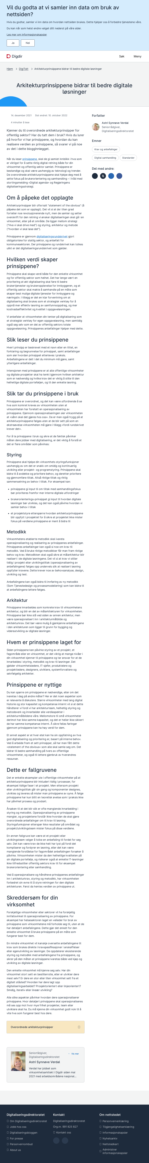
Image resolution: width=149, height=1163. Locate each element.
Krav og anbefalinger (105, 149)
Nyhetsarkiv (110, 1138)
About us (15, 1149)
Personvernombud (21, 1144)
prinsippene (29, 159)
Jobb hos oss (18, 1126)
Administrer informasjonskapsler (115, 1151)
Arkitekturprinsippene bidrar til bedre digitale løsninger (68, 68)
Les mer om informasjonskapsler (27, 34)
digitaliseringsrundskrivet (52, 236)
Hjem (10, 68)
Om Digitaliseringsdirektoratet (28, 1121)
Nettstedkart (111, 1144)
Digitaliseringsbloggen (23, 1132)
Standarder (128, 157)
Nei (28, 42)
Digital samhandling (105, 157)
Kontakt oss (63, 1132)
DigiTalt (23, 68)
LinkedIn (65, 1141)
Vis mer (75, 1053)
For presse (16, 1138)
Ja (12, 42)
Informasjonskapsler (115, 1132)
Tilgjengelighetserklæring (118, 1126)
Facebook (56, 1141)
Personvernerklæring (116, 1121)
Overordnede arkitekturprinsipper (32, 1027)
